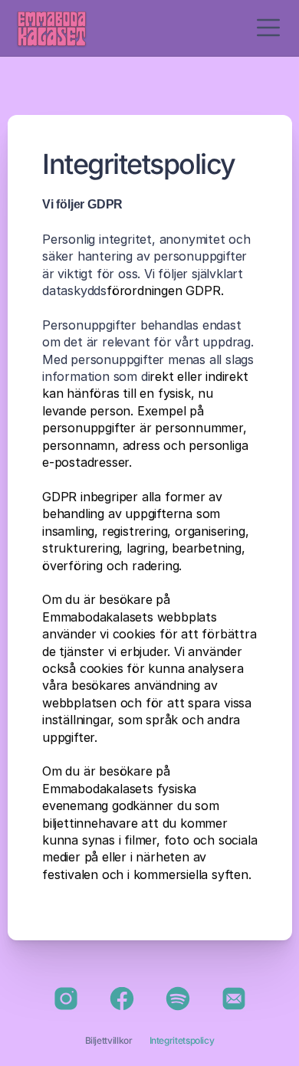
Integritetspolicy (182, 1040)
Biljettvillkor (109, 1040)
